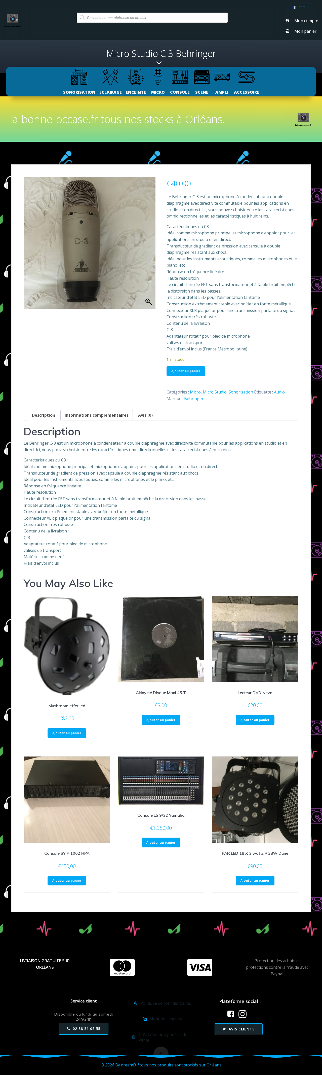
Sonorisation (241, 392)
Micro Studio (215, 392)
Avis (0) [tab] (145, 415)
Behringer (194, 398)
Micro (195, 392)
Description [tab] (43, 415)
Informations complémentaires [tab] (97, 415)
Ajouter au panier (185, 371)
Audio (279, 392)
